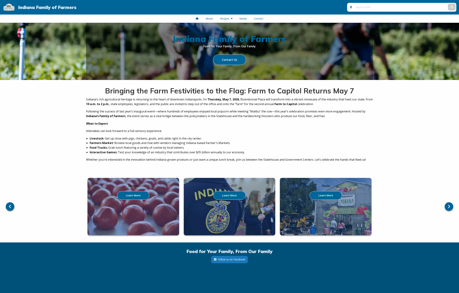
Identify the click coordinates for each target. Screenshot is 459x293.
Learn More (133, 195)
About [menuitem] (209, 18)
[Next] (449, 206)
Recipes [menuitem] (227, 18)
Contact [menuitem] (258, 18)
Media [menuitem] (243, 18)
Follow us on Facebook (230, 259)
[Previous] (10, 206)
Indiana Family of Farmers (47, 7)
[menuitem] (197, 18)
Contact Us (229, 60)
